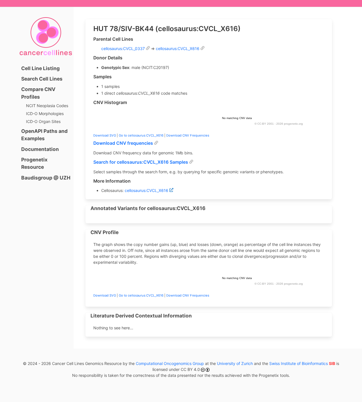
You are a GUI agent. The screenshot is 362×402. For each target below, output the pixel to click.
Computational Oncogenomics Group (170, 363)
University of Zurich (235, 363)
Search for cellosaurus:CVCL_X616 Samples (140, 162)
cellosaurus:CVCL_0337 (123, 48)
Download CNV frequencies (123, 143)
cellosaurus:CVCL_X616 (177, 48)
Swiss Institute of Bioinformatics (302, 363)
